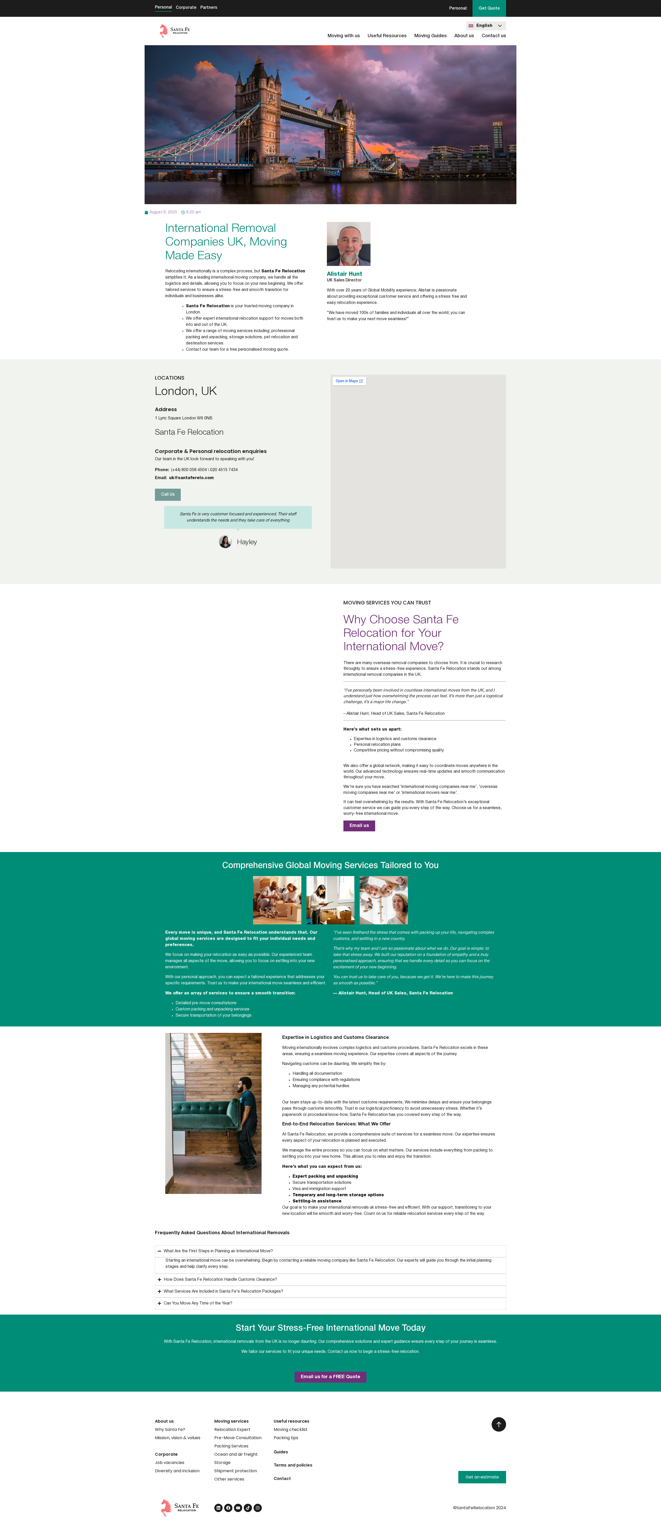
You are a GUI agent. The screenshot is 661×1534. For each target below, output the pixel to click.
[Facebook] (228, 1508)
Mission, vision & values (177, 1438)
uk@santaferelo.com (191, 478)
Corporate (186, 8)
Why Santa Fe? (170, 1429)
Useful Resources (387, 36)
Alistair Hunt (344, 274)
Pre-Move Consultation (238, 1438)
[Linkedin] (218, 1508)
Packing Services (231, 1446)
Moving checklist (291, 1429)
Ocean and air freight (236, 1454)
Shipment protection (235, 1471)
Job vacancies (169, 1463)
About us (464, 36)
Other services (229, 1479)
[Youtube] (238, 1508)
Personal (163, 7)
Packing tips (286, 1438)
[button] (160, 528)
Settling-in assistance (317, 1201)
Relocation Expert (232, 1429)
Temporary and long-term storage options (338, 1195)
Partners (208, 8)
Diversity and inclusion (177, 1471)
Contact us (494, 36)
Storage (222, 1463)
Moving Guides (430, 36)
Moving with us (344, 36)
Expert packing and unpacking (325, 1176)
